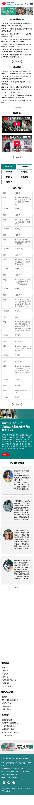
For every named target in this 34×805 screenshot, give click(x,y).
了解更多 (5, 455)
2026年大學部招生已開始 (12, 423)
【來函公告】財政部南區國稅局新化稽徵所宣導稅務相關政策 (22, 242)
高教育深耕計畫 (7, 720)
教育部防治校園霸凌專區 (10, 723)
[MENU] (31, 3)
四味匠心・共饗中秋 (16, 92)
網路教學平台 (6, 703)
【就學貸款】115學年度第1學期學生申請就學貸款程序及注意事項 (23, 348)
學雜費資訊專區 (7, 735)
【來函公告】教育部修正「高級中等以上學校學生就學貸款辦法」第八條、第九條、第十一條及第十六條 (22, 370)
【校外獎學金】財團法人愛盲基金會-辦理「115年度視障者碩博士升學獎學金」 (23, 201)
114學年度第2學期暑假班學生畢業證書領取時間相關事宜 (22, 222)
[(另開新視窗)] (17, 414)
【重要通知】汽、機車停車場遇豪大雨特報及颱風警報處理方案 (22, 262)
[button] (26, 4)
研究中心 (5, 677)
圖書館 (4, 697)
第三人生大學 (6, 686)
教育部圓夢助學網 (8, 729)
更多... (17, 587)
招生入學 (5, 668)
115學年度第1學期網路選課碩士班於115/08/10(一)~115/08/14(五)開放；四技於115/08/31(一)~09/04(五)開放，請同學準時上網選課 (23, 326)
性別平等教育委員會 (8, 726)
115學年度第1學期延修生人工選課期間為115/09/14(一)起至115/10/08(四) (22, 282)
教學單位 (5, 671)
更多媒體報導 (17, 61)
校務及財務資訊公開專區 (10, 732)
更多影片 (17, 157)
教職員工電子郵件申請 (9, 680)
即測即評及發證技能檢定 (10, 700)
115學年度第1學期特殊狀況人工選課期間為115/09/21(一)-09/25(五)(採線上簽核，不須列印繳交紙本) (23, 303)
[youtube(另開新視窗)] (8, 782)
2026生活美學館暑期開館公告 (22, 391)
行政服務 (5, 674)
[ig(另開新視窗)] (13, 782)
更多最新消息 (17, 404)
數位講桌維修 (6, 706)
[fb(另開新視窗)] (4, 782)
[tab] (8, 166)
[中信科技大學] (17, 3)
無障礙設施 (5, 683)
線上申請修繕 (6, 709)
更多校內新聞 (17, 107)
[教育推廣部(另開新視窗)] (17, 747)
